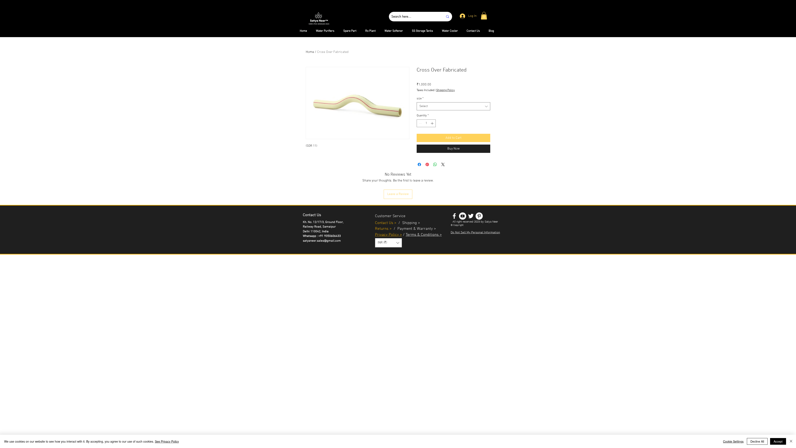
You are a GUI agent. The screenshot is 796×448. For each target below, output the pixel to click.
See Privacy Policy (167, 441)
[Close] (791, 441)
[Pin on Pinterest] (427, 164)
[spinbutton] (426, 123)
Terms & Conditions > (424, 235)
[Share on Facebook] (419, 164)
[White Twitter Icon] (470, 216)
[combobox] (453, 106)
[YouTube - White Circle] (462, 216)
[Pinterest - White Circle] (479, 216)
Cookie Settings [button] (733, 441)
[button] (484, 15)
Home (310, 52)
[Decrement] (419, 123)
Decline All (757, 441)
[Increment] (432, 123)
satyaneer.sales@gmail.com (322, 241)
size (420, 98)
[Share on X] (442, 164)
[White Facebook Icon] (454, 216)
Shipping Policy (445, 90)
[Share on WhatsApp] (435, 164)
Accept (778, 441)
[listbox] (388, 242)
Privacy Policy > (388, 235)
